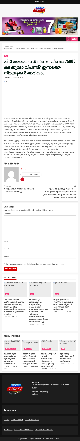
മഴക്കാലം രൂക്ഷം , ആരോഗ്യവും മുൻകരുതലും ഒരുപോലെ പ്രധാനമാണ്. (11, 358)
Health (8, 348)
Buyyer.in (43, 392)
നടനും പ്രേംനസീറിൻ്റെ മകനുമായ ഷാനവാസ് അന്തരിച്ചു (19, 189)
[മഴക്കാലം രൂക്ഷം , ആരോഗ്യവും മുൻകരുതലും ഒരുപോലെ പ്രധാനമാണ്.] (12, 345)
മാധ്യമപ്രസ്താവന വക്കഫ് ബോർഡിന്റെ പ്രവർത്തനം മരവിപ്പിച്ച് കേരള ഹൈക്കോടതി (48, 359)
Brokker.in (35, 394)
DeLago (6, 419)
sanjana (7, 316)
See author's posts (31, 174)
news (63, 348)
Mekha (7, 77)
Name (7, 241)
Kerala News (28, 348)
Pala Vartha (55, 385)
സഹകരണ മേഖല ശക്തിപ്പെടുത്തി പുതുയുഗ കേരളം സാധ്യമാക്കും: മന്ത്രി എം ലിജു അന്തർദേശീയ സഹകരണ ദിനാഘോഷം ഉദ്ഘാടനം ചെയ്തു (15, 306)
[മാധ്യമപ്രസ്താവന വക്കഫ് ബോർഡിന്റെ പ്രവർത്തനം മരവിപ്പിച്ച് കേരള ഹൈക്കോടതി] (49, 345)
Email (6, 249)
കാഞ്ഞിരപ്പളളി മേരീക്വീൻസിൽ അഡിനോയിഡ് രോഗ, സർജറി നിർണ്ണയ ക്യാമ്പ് (29, 358)
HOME (13, 348)
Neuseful (35, 392)
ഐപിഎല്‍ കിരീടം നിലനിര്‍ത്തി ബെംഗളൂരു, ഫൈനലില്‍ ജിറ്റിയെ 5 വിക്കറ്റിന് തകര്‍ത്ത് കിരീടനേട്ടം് (63, 304)
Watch (74, 39)
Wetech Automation (32, 419)
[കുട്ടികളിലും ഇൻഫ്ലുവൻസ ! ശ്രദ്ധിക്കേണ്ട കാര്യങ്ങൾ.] (68, 345)
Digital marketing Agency (44, 429)
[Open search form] (63, 39)
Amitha (7, 366)
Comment (8, 214)
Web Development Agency (23, 429)
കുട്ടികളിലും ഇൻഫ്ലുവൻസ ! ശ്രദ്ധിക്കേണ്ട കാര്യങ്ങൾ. (67, 357)
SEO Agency (8, 429)
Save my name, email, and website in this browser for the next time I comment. (35, 264)
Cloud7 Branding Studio (40, 385)
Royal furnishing (17, 419)
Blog (5, 56)
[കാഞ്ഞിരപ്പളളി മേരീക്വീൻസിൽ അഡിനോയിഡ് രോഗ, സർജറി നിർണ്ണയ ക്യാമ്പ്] (30, 345)
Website (7, 256)
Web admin (58, 312)
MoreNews (47, 439)
